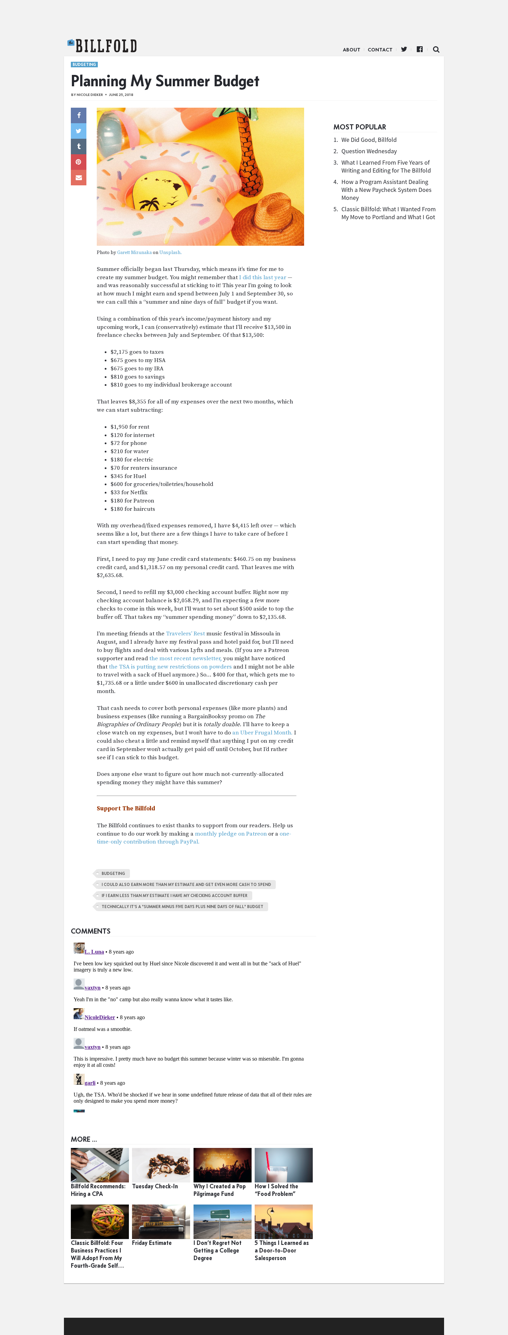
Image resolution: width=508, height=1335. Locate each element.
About (351, 50)
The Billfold (102, 46)
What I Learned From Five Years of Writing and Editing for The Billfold (386, 166)
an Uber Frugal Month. (262, 733)
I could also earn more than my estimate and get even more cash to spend (186, 884)
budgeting (113, 873)
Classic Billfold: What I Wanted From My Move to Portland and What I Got (388, 213)
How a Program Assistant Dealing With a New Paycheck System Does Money (386, 190)
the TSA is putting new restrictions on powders (170, 667)
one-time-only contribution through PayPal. (194, 838)
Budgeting (84, 64)
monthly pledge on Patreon (231, 834)
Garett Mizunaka (134, 253)
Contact (380, 50)
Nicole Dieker (90, 94)
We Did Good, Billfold (369, 140)
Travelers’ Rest (185, 633)
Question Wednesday (369, 151)
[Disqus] (193, 1026)
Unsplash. (170, 253)
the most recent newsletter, (185, 658)
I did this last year (262, 277)
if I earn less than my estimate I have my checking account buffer (174, 895)
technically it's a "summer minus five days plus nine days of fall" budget (182, 906)
